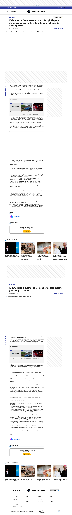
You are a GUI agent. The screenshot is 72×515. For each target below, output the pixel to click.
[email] (60, 28)
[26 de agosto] (15, 107)
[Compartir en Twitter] (58, 28)
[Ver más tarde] (53, 28)
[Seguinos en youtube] (13, 490)
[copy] (62, 28)
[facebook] (56, 28)
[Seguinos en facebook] (19, 490)
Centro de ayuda (40, 510)
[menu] (8, 11)
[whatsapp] (55, 28)
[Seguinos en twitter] (15, 490)
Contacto (58, 7)
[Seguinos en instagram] (17, 490)
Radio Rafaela (17, 216)
